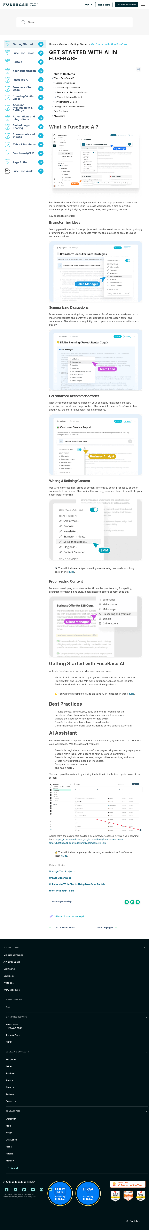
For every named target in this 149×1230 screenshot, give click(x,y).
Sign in (88, 4)
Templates (11, 1059)
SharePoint (11, 1118)
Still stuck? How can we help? (69, 916)
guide (71, 571)
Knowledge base (11, 989)
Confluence (11, 1139)
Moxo (8, 1125)
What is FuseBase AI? (64, 78)
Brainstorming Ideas (65, 83)
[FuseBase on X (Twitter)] (15, 1189)
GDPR (9, 1042)
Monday (10, 1160)
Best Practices (61, 111)
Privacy (9, 1080)
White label (8, 982)
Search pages (105, 927)
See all (14, 1168)
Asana (9, 1146)
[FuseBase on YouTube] (33, 1189)
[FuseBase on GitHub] (41, 1189)
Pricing (9, 1007)
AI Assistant (59, 116)
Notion (9, 1132)
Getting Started (79, 44)
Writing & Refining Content (69, 97)
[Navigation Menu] (143, 4)
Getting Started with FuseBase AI (69, 106)
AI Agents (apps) (11, 961)
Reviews (10, 1094)
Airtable (9, 1153)
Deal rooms (9, 975)
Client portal (9, 968)
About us (10, 1087)
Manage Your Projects (62, 871)
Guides (63, 44)
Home (52, 44)
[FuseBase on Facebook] (6, 1189)
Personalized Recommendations (72, 92)
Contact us (11, 1101)
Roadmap (10, 1073)
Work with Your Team (61, 890)
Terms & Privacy (14, 1035)
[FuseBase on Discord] (50, 1189)
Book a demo (103, 4)
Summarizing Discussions (68, 87)
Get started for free (126, 4)
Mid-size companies (13, 954)
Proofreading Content (66, 102)
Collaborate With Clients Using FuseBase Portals (77, 884)
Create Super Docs (60, 877)
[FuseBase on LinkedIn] (24, 1189)
